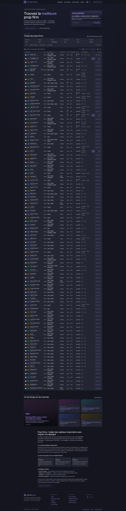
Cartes (99, 49)
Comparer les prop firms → (45, 485)
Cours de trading (75, 2)
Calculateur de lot (72, 500)
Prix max (77, 39)
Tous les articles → (98, 397)
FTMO (52, 496)
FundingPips (53, 502)
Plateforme (91, 39)
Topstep (52, 500)
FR (87, 2)
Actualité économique (73, 498)
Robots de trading (72, 502)
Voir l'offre (98, 54)
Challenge (40, 39)
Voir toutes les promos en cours (95, 36)
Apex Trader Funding (55, 498)
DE (89, 2)
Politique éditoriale (98, 509)
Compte (52, 39)
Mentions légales (86, 509)
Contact (92, 509)
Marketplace (60, 2)
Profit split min (66, 39)
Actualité (82, 2)
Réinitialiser (98, 44)
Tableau (93, 49)
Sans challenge (67, 2)
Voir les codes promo (44, 28)
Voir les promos (98, 1)
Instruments (27, 39)
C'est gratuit (96, 22)
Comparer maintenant (30, 28)
